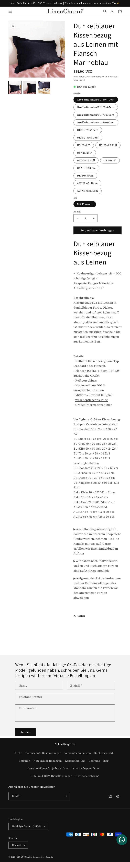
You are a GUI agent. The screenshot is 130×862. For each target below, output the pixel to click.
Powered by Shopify (43, 857)
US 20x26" (83, 145)
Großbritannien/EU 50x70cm (95, 99)
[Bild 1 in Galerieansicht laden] (14, 87)
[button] (10, 11)
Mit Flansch (84, 204)
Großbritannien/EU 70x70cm (95, 114)
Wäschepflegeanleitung (91, 400)
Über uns (94, 760)
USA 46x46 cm (86, 168)
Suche (18, 753)
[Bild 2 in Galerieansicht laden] (29, 87)
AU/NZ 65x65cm (87, 190)
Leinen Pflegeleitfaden (86, 768)
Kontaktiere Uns (75, 760)
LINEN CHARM (24, 857)
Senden (25, 732)
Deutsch (16, 845)
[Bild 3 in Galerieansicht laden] (44, 87)
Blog (106, 760)
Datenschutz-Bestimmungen (43, 753)
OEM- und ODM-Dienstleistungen (51, 776)
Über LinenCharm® (87, 776)
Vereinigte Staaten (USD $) (26, 826)
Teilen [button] (81, 615)
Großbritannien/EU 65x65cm (95, 107)
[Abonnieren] (65, 796)
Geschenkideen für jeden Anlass (48, 768)
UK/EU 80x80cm (88, 137)
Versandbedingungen (77, 753)
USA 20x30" (84, 152)
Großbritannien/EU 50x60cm (96, 122)
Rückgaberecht (103, 753)
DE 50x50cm (85, 175)
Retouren (24, 760)
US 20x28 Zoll (108, 145)
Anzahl (77, 211)
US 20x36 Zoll (86, 160)
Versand (90, 76)
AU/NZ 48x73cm (87, 183)
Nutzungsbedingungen (48, 760)
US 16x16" (110, 160)
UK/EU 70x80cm (87, 130)
